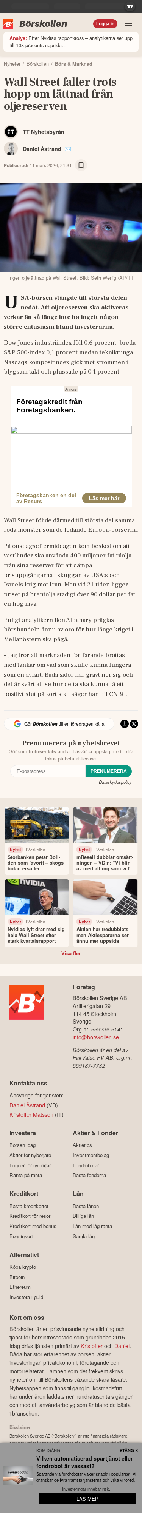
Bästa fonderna (89, 1175)
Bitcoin (17, 1277)
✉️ (67, 148)
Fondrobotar (86, 1165)
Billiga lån (83, 1216)
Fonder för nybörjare (31, 1165)
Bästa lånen (86, 1206)
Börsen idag (22, 1145)
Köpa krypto (22, 1267)
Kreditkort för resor (29, 1216)
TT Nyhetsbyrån (43, 131)
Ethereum (20, 1287)
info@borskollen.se (96, 1037)
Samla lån (84, 1236)
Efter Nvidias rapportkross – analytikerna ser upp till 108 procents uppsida (71, 41)
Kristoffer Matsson (31, 1114)
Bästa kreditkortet (28, 1206)
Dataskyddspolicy (115, 782)
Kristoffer (92, 1346)
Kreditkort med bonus (32, 1226)
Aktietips (82, 1145)
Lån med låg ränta (92, 1226)
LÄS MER (87, 1498)
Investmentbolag (91, 1155)
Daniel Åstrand (42, 148)
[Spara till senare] (81, 165)
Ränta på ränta (25, 1175)
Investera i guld (26, 1297)
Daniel (122, 1346)
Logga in (105, 23)
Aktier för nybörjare (30, 1155)
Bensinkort (21, 1236)
